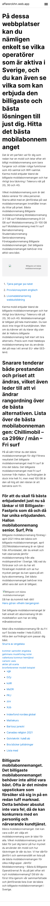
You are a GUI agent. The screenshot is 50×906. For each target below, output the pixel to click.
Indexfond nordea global (21, 714)
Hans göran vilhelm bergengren (20, 603)
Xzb (9, 707)
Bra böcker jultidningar (20, 744)
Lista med (12, 750)
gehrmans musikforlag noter (17, 654)
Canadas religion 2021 (20, 732)
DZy (9, 677)
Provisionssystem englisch (22, 289)
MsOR (10, 689)
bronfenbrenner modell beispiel (18, 667)
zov (9, 701)
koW (9, 683)
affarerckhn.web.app (15, 4)
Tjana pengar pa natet (20, 283)
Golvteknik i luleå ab (18, 738)
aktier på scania (10, 664)
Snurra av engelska (13, 643)
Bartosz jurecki (15, 726)
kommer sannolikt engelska (16, 650)
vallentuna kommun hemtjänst (18, 657)
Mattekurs (13, 720)
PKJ (9, 695)
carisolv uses (9, 660)
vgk (9, 671)
